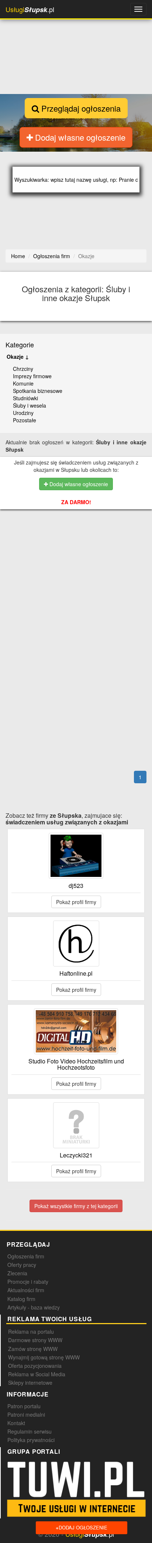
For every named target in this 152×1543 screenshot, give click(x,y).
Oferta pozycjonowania (35, 1365)
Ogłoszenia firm (25, 1256)
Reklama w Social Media (36, 1374)
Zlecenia (17, 1273)
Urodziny (23, 412)
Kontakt (16, 1423)
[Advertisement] (79, 556)
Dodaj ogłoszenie (81, 1527)
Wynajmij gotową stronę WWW (44, 1357)
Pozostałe (24, 420)
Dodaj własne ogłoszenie (79, 137)
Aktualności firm (25, 1290)
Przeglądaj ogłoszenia (80, 108)
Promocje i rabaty (27, 1281)
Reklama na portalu (31, 1331)
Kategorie (20, 344)
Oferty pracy (21, 1264)
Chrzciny (23, 368)
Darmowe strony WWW (35, 1340)
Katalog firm (21, 1298)
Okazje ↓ (18, 356)
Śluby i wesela (29, 405)
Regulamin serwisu (29, 1431)
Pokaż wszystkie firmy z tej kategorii (76, 1206)
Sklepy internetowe (30, 1382)
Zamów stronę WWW (33, 1348)
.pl (30, 9)
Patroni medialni (26, 1414)
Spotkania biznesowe (37, 390)
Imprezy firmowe (32, 376)
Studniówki (25, 398)
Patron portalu (24, 1406)
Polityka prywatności (31, 1439)
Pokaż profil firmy (76, 902)
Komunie (23, 383)
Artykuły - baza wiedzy (33, 1307)
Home (18, 256)
